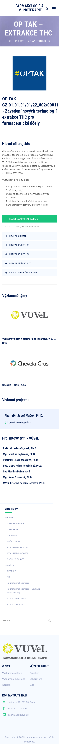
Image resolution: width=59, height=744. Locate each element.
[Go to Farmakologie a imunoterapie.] (10, 41)
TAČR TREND (14, 541)
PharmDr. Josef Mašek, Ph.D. (24, 415)
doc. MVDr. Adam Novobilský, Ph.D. (22, 465)
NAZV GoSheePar (16, 523)
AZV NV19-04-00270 (17, 604)
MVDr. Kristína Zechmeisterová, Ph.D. (24, 483)
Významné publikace (13, 679)
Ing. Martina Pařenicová (16, 471)
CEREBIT (11, 571)
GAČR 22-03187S (15, 559)
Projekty (34, 673)
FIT (8, 577)
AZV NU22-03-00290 (17, 547)
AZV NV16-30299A (16, 598)
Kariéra (6, 685)
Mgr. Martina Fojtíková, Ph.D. (19, 454)
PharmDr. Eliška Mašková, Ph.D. (20, 459)
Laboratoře (35, 679)
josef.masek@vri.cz (20, 422)
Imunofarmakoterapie (18, 583)
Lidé (31, 685)
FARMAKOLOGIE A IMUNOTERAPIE (30, 8)
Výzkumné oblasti (12, 673)
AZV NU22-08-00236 (17, 553)
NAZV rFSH (12, 529)
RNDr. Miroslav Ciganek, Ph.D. (20, 448)
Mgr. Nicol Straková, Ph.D (17, 477)
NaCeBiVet (12, 535)
